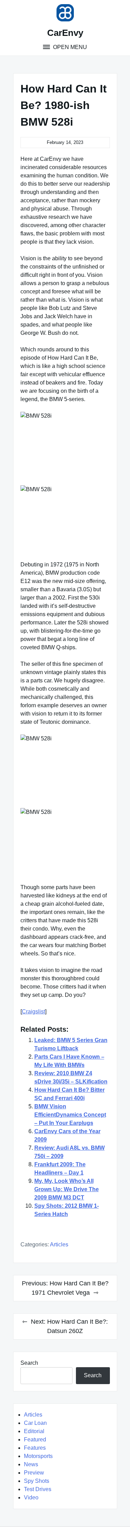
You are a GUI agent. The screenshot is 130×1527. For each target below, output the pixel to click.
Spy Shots (36, 1481)
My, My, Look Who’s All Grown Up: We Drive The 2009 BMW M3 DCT (66, 1189)
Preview (34, 1473)
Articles (59, 1244)
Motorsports (38, 1456)
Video (31, 1497)
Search (29, 1363)
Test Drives (37, 1489)
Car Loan (35, 1423)
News (31, 1464)
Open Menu (69, 47)
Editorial (34, 1431)
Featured (35, 1439)
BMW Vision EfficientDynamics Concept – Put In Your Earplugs (70, 1114)
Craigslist (33, 1011)
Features (35, 1448)
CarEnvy (65, 33)
